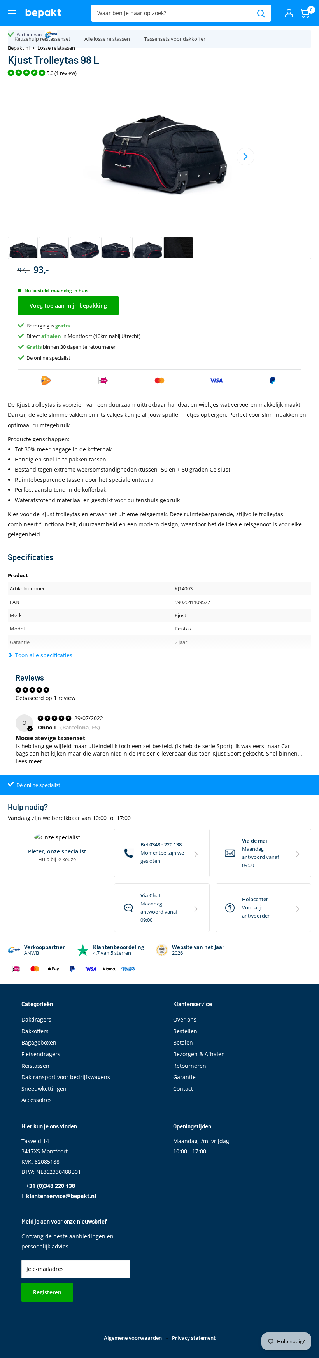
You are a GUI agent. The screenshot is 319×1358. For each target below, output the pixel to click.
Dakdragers (36, 1019)
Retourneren (189, 1065)
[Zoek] (261, 13)
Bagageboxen (38, 1042)
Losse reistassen (56, 47)
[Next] (245, 156)
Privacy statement (194, 1337)
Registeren (47, 1292)
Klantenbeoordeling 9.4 (41, 34)
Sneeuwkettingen (44, 1088)
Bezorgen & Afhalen (199, 1054)
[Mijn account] (289, 13)
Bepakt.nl (19, 47)
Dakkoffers (35, 1031)
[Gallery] (159, 174)
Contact (183, 1088)
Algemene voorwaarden (133, 1337)
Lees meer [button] (29, 761)
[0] (305, 13)
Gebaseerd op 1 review (45, 698)
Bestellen (185, 1031)
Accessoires (36, 1100)
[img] (55, 718)
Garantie (184, 1077)
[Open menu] (12, 13)
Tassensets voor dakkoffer (174, 38)
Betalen (183, 1042)
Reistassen (35, 1065)
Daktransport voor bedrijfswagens (65, 1077)
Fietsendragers (40, 1054)
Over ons (184, 1019)
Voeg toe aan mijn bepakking (68, 305)
